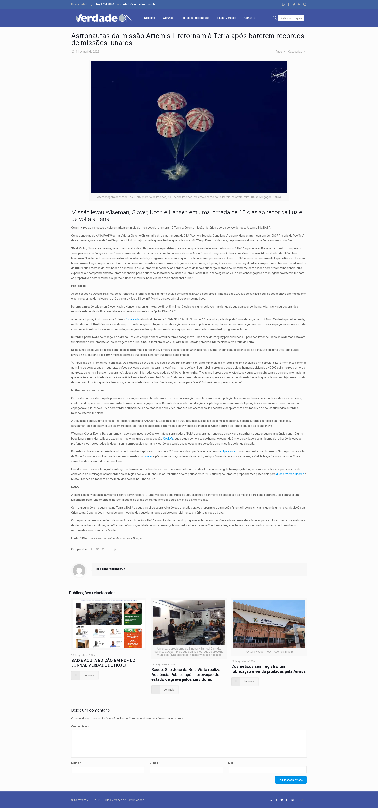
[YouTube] (299, 4)
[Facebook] (289, 4)
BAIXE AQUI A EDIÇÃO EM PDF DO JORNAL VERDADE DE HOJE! (103, 663)
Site (230, 762)
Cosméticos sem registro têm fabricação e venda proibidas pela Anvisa (268, 669)
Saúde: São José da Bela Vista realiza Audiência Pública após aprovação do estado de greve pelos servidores (185, 674)
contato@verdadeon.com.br (138, 4)
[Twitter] (294, 4)
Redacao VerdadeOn (110, 569)
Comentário (80, 726)
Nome (76, 762)
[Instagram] (305, 4)
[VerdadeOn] (104, 18)
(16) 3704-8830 (104, 4)
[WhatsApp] (283, 4)
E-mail (155, 762)
